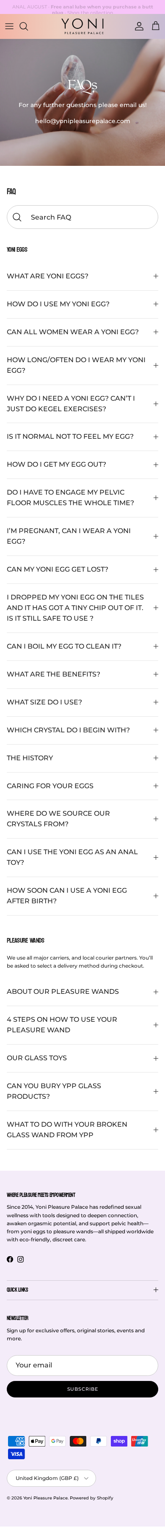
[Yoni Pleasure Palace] (82, 26)
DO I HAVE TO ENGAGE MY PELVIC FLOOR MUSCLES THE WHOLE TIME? (70, 497)
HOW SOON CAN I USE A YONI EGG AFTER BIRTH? (67, 895)
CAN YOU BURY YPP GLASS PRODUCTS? (54, 1091)
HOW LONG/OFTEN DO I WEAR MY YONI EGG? (76, 365)
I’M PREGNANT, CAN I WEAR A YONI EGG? (69, 536)
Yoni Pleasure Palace (45, 1498)
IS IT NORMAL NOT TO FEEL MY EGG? (70, 436)
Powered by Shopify (91, 1498)
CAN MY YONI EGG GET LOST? (57, 569)
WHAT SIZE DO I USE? (44, 702)
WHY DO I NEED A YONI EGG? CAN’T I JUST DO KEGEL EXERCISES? (71, 403)
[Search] (28, 26)
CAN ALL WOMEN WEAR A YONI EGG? (73, 332)
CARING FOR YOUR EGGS (50, 786)
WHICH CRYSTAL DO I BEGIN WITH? (68, 730)
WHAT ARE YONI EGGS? (47, 276)
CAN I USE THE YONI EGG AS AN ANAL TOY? (72, 857)
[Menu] (9, 26)
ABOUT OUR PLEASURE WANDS (63, 991)
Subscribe (82, 1389)
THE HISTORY (30, 758)
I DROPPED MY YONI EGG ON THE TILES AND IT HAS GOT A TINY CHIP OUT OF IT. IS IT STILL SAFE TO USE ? (75, 607)
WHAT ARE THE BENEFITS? (53, 674)
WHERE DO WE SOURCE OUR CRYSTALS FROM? (58, 818)
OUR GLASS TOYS (37, 1058)
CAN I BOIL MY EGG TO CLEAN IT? (64, 646)
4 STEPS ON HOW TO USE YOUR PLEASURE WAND (62, 1024)
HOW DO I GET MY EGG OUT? (56, 464)
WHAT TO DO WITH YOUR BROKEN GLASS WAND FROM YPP (67, 1129)
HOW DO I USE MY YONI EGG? (58, 304)
